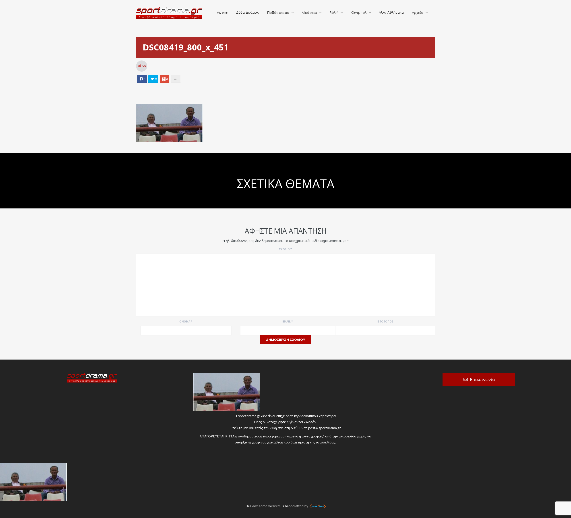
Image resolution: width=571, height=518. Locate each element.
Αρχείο (417, 13)
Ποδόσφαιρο (278, 13)
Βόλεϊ (333, 13)
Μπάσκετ (309, 13)
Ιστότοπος (385, 321)
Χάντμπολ (358, 13)
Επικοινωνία (482, 379)
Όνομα (185, 321)
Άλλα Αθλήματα (391, 12)
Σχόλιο (285, 249)
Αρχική (222, 12)
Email (287, 321)
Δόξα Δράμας (247, 12)
